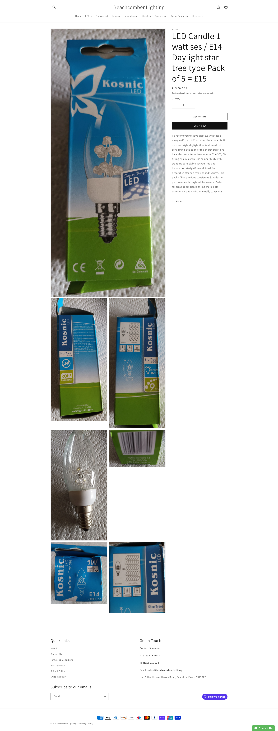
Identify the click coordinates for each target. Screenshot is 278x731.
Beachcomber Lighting (66, 723)
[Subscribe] (104, 696)
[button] (54, 7)
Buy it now (200, 125)
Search (54, 648)
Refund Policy (58, 671)
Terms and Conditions (62, 659)
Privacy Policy (58, 665)
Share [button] (179, 201)
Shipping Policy (58, 676)
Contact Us (56, 654)
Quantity (176, 98)
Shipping (188, 93)
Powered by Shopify (84, 723)
